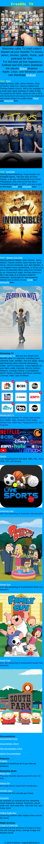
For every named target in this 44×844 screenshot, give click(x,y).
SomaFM (4, 798)
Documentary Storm (9, 744)
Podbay (3, 761)
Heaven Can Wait (14, 257)
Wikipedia (8, 101)
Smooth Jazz (6, 791)
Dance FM (5, 783)
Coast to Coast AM (9, 825)
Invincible (10, 172)
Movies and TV (7, 415)
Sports (3, 456)
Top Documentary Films (11, 749)
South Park (5, 660)
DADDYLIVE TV (7, 356)
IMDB (35, 98)
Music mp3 (5, 773)
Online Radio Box (8, 813)
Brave (23, 68)
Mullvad (31, 75)
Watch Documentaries (10, 754)
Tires (8, 81)
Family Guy (5, 584)
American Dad (6, 511)
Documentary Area (8, 739)
